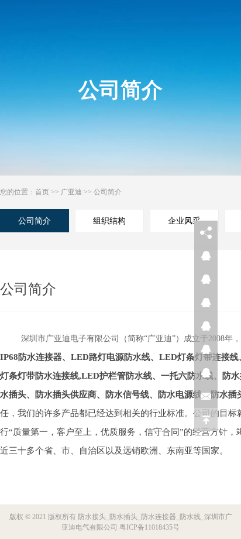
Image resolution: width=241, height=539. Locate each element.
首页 (42, 192)
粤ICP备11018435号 (149, 527)
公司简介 (108, 192)
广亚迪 (71, 192)
